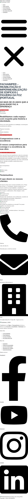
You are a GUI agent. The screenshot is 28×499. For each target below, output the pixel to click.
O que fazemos (6, 7)
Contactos (5, 12)
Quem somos (6, 6)
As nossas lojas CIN (7, 10)
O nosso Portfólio (7, 9)
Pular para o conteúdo (5, 0)
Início (4, 4)
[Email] (14, 278)
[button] (14, 42)
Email (1, 279)
